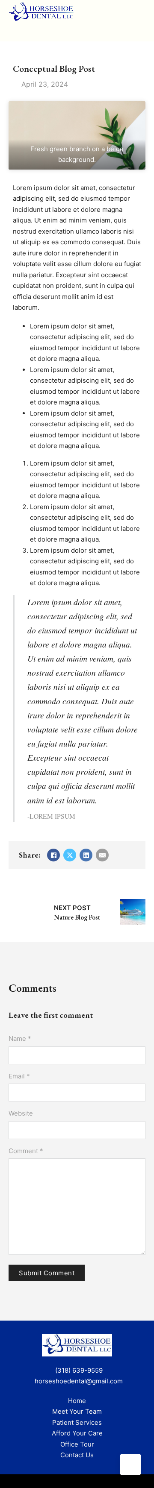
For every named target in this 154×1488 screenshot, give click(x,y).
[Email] (102, 855)
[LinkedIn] (86, 855)
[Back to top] (130, 1464)
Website (21, 1113)
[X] (69, 855)
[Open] (63, 31)
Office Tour (77, 1444)
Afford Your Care (77, 1433)
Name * (20, 1038)
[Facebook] (53, 855)
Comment (26, 1151)
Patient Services (77, 1422)
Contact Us (77, 1455)
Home (77, 1401)
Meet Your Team (77, 1411)
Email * (19, 1076)
